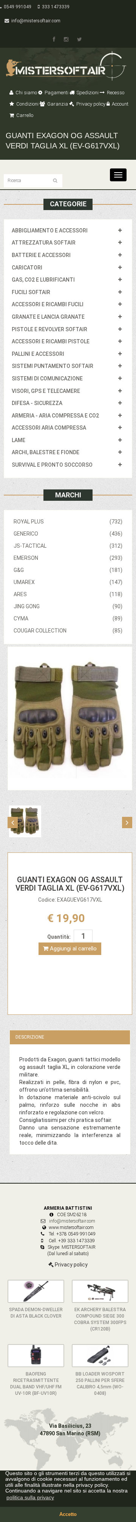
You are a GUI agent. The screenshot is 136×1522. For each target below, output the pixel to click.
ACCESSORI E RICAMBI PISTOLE (51, 341)
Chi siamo (25, 92)
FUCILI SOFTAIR (31, 292)
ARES (68, 594)
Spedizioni (87, 92)
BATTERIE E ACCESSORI (41, 255)
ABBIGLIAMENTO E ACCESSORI (50, 230)
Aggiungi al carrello (72, 948)
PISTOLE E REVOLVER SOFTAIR (49, 329)
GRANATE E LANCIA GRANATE (48, 317)
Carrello (24, 115)
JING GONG (68, 606)
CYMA (68, 618)
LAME (18, 440)
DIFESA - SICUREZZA (37, 403)
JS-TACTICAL (68, 546)
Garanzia (57, 104)
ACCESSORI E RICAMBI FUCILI (47, 304)
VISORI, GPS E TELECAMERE (46, 391)
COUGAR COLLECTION (68, 631)
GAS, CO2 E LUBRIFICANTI (43, 280)
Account (119, 104)
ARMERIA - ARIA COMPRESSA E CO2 (55, 416)
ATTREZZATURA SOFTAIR (44, 243)
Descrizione (29, 1037)
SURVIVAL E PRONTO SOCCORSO (52, 465)
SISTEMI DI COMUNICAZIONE (47, 378)
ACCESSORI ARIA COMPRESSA (49, 428)
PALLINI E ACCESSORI (38, 354)
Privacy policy (90, 104)
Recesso (115, 92)
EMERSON (68, 558)
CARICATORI (27, 268)
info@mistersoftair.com (34, 20)
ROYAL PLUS (68, 522)
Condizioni (27, 104)
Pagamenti (55, 92)
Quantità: (59, 937)
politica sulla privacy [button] (30, 1497)
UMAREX (68, 582)
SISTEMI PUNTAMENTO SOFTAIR (52, 366)
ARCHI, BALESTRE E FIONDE (45, 452)
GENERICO (68, 534)
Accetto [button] (68, 1514)
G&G (68, 570)
